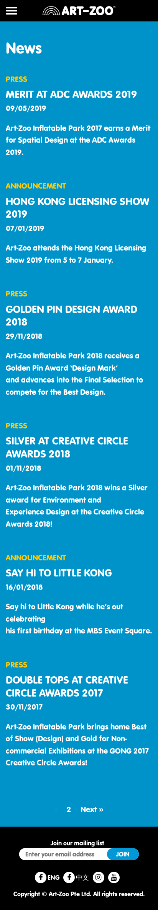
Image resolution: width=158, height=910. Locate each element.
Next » (92, 809)
